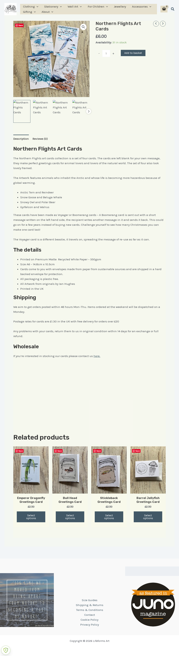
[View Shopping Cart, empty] (163, 9)
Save (21, 25)
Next (88, 111)
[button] (36, 6)
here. (97, 356)
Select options (31, 517)
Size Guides (89, 600)
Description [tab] (21, 138)
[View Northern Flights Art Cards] (41, 111)
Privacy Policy (89, 624)
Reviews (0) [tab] (40, 138)
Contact (89, 614)
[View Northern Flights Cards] (21, 111)
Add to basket (133, 53)
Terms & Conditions (89, 610)
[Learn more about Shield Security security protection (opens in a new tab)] (6, 650)
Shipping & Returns (89, 605)
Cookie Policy (89, 619)
